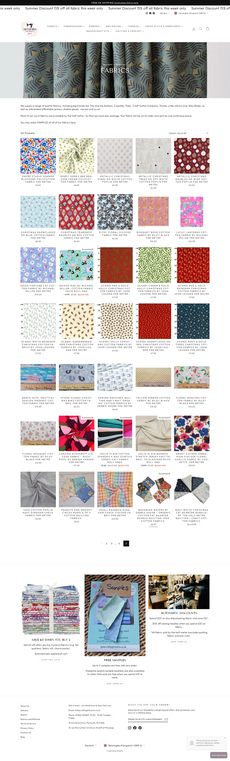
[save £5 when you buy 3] (51, 605)
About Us (24, 706)
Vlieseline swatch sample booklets (105, 670)
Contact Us (25, 732)
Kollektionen (119, 64)
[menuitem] (53, 26)
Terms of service (28, 723)
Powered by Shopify (115, 751)
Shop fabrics (179, 642)
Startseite (107, 64)
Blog (22, 737)
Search (23, 715)
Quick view (38, 170)
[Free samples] (115, 615)
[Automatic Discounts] (179, 592)
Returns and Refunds (30, 719)
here (73, 122)
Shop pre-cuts (51, 660)
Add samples (115, 684)
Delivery (24, 710)
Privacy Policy (27, 728)
